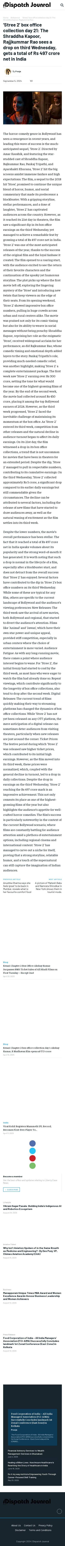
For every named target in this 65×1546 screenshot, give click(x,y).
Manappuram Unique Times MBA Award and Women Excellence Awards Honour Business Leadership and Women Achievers (32, 1295)
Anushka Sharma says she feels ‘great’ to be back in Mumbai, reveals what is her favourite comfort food (17, 887)
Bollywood (15, 17)
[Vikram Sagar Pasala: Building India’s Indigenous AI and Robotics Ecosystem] (32, 1228)
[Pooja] (9, 71)
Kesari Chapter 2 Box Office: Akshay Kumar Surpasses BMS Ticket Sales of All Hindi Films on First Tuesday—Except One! (30, 969)
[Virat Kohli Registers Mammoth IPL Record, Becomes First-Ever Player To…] (32, 1089)
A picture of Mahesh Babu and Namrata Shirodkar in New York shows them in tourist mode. (48, 887)
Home (5, 17)
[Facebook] (32, 1143)
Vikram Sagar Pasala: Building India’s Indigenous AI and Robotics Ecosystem (32, 1207)
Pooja (14, 1429)
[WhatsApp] (32, 1166)
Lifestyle (7, 1202)
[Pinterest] (32, 1158)
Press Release (9, 1334)
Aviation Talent (9, 1244)
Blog (5, 962)
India (5, 1122)
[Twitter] (32, 1151)
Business (7, 1289)
